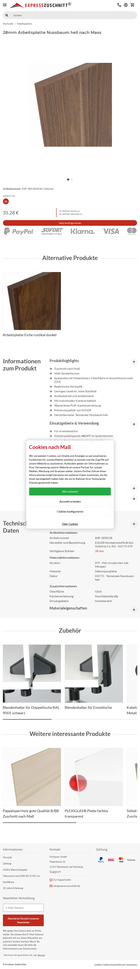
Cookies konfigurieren (70, 511)
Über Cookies (70, 523)
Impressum (131, 964)
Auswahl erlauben (70, 501)
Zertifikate (8, 882)
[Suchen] (7, 15)
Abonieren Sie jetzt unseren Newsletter (23, 920)
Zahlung (7, 863)
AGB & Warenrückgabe (15, 869)
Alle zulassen (70, 491)
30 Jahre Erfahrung (13, 888)
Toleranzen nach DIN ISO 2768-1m (21, 875)
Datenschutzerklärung (114, 964)
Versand (7, 857)
